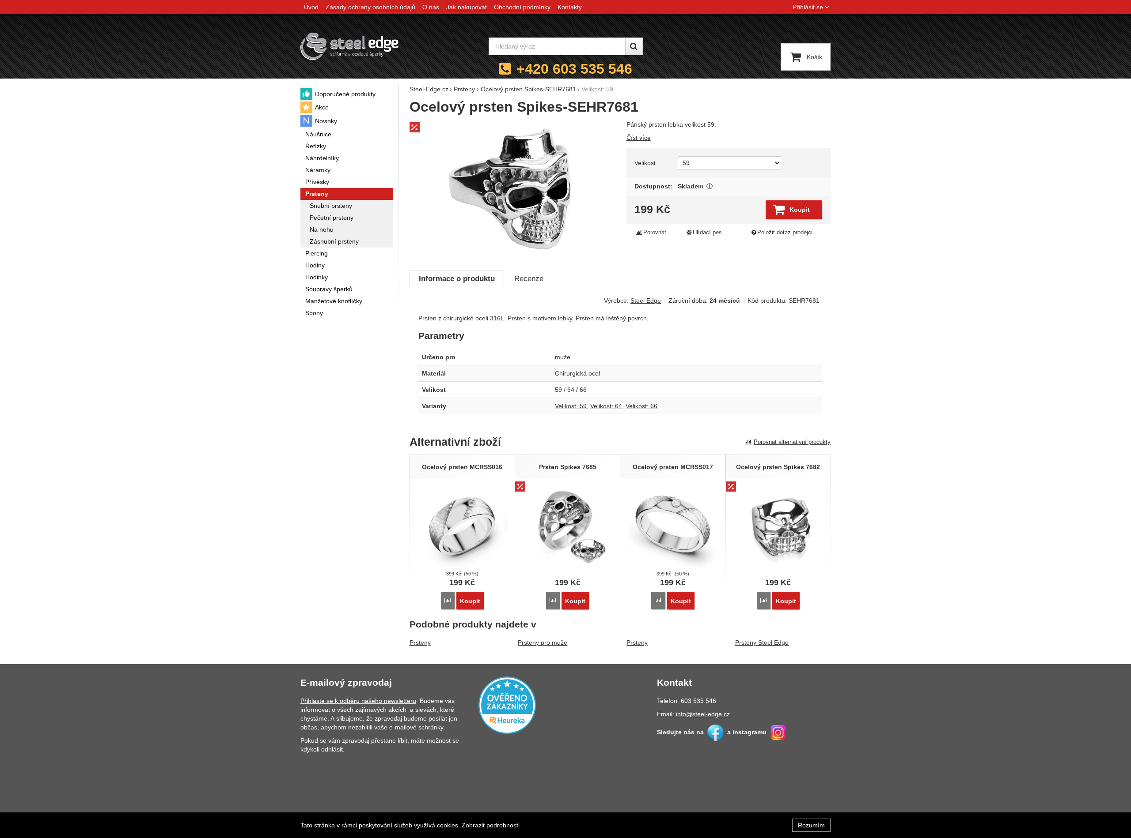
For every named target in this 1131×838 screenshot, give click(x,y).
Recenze (528, 278)
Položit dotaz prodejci (784, 232)
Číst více (638, 137)
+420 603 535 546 (574, 69)
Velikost (645, 162)
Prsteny (420, 642)
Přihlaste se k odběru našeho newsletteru (358, 700)
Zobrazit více (709, 186)
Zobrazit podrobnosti (491, 825)
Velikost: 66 (641, 406)
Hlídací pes (707, 232)
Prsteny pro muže (542, 642)
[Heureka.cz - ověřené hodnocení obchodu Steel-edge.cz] (507, 704)
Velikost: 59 (571, 406)
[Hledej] (634, 46)
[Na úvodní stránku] (349, 46)
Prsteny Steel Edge (762, 642)
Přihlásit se (808, 7)
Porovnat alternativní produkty (792, 442)
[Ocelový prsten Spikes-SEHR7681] (513, 190)
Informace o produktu (457, 278)
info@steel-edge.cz (703, 714)
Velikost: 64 (606, 406)
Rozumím (811, 825)
